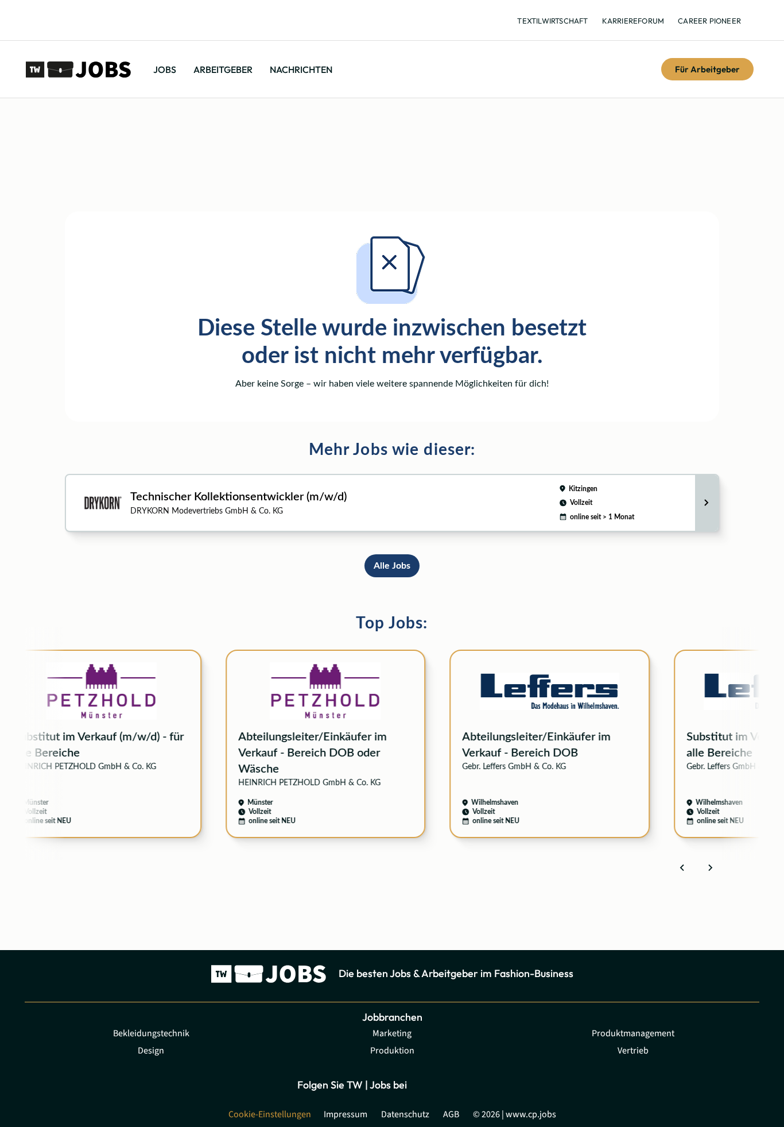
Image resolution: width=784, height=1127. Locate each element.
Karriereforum (633, 20)
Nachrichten (301, 69)
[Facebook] (424, 1085)
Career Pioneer (709, 20)
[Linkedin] (475, 1085)
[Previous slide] (682, 867)
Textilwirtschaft (552, 20)
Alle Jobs (392, 565)
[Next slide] (710, 867)
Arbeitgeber (223, 69)
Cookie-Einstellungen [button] (269, 1114)
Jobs (164, 69)
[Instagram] (449, 1085)
